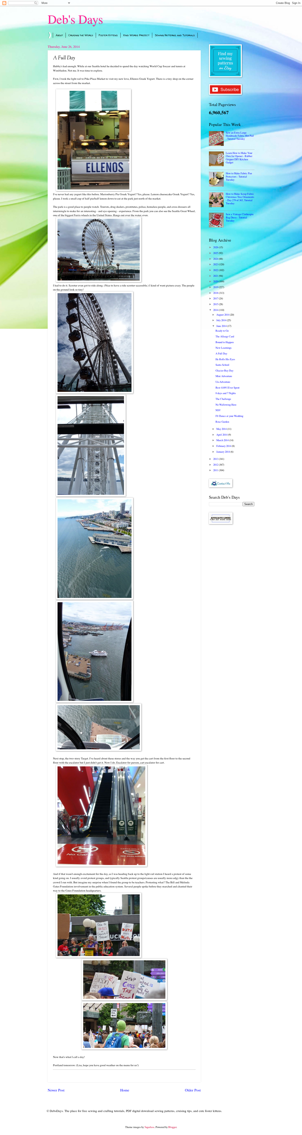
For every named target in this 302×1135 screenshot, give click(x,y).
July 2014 (221, 320)
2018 (216, 293)
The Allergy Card (225, 336)
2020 (216, 281)
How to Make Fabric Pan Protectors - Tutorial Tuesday (239, 176)
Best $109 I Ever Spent (228, 387)
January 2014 (223, 451)
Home (124, 1090)
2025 (216, 253)
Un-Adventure (223, 382)
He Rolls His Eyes (225, 359)
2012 (216, 464)
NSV (218, 410)
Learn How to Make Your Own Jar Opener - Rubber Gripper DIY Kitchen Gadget (239, 157)
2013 (216, 459)
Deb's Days (75, 19)
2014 (216, 310)
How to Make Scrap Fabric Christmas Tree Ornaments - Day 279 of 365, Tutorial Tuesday (240, 198)
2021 (216, 276)
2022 (216, 270)
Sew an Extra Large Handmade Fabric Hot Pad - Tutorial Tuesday (240, 136)
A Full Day (221, 353)
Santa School (222, 365)
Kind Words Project (136, 35)
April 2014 (222, 434)
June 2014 (221, 326)
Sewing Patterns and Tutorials (175, 35)
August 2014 (223, 314)
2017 (216, 298)
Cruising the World (80, 35)
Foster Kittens (108, 35)
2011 (216, 470)
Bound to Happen (225, 342)
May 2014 (221, 429)
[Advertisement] (231, 592)
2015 (216, 304)
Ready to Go (222, 330)
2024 (216, 259)
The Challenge (223, 399)
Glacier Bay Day (224, 370)
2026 (216, 247)
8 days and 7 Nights (226, 393)
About (59, 35)
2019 (216, 287)
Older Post (193, 1090)
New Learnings (224, 347)
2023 (216, 264)
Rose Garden (222, 421)
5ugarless (149, 1127)
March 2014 (222, 440)
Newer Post (56, 1090)
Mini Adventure (224, 376)
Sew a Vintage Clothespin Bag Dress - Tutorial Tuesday (239, 217)
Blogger (172, 1127)
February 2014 (224, 446)
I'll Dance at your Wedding (229, 416)
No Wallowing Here (226, 404)
